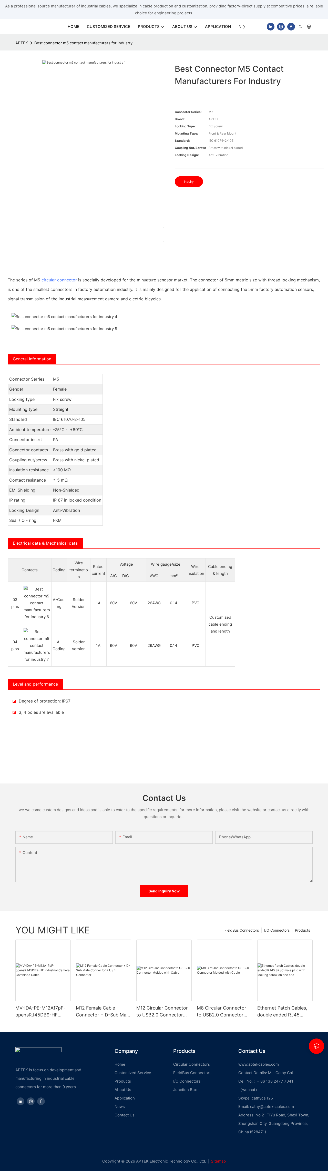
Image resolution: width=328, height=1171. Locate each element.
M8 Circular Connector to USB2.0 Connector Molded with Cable (221, 1011)
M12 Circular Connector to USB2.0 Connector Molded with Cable (162, 1011)
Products (302, 930)
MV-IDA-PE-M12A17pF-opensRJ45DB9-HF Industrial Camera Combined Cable (40, 1011)
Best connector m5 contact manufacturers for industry (83, 42)
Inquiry (189, 182)
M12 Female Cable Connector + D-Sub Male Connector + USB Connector (103, 1011)
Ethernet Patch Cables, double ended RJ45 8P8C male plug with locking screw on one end (282, 1011)
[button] (243, 26)
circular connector (59, 279)
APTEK (21, 42)
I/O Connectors (277, 930)
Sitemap (218, 1161)
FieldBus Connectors (241, 930)
